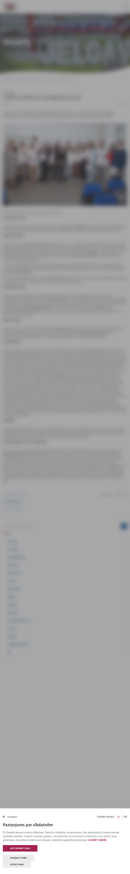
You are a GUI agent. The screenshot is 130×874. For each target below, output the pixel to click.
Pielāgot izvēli (18, 857)
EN (125, 816)
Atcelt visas (17, 864)
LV (118, 816)
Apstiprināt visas (20, 848)
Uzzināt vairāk (97, 840)
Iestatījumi (12, 816)
